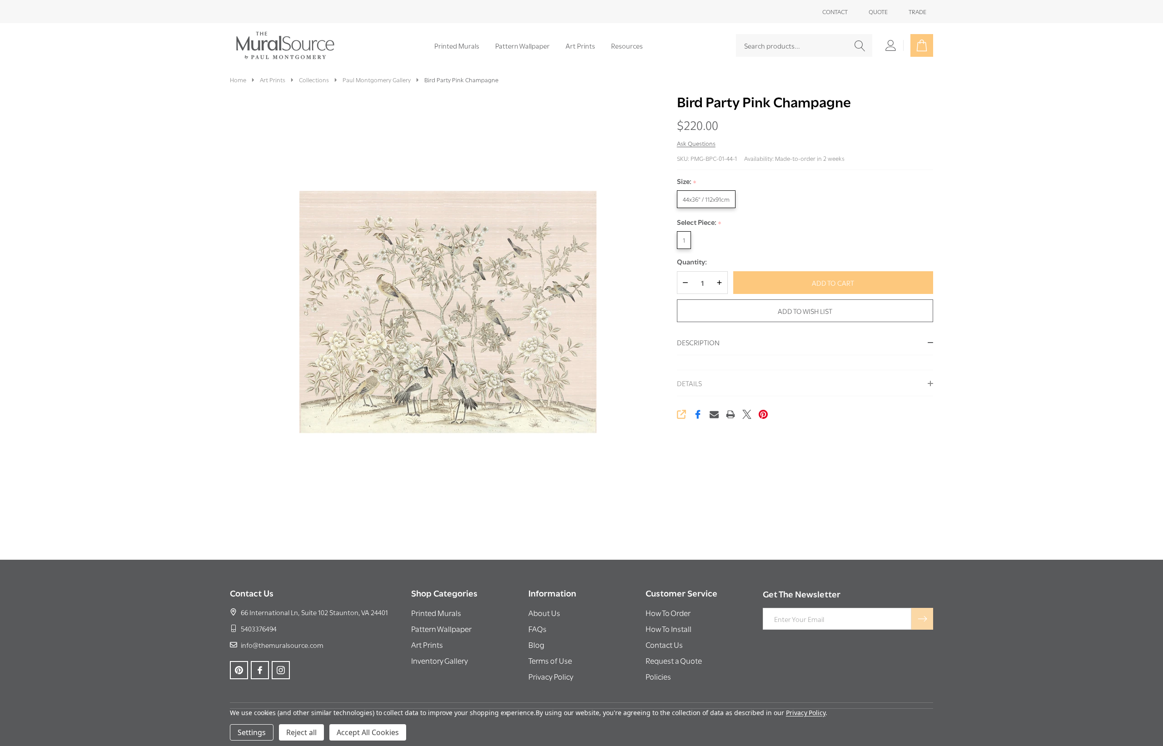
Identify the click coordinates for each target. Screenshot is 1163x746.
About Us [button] (544, 612)
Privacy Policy (805, 712)
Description (698, 342)
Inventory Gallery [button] (439, 660)
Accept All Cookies (368, 732)
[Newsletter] (922, 619)
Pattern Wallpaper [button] (441, 628)
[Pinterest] (763, 414)
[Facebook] (697, 414)
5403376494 (259, 628)
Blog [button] (536, 644)
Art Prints (580, 45)
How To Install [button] (668, 628)
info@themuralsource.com (282, 645)
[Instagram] (281, 670)
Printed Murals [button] (436, 612)
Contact (835, 11)
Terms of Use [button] (550, 660)
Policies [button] (658, 676)
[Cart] (921, 45)
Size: (687, 181)
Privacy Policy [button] (550, 676)
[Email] (714, 414)
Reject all (301, 732)
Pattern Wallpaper (522, 45)
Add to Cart (833, 283)
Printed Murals (456, 45)
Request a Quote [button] (674, 660)
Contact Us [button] (664, 644)
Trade (917, 11)
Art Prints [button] (427, 644)
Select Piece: (699, 222)
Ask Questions (696, 143)
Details (689, 383)
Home (238, 79)
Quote (878, 11)
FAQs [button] (537, 628)
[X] (746, 414)
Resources (627, 45)
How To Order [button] (668, 612)
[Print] (730, 414)
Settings (252, 732)
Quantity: (692, 261)
